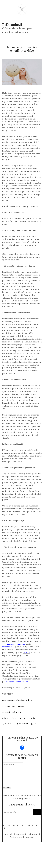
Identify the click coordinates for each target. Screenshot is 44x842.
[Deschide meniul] (3, 38)
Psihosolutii (12, 24)
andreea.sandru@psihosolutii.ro (17, 700)
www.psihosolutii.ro (11, 712)
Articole (36, 724)
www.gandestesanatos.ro (13, 706)
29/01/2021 (23, 724)
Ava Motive (20, 718)
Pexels (32, 718)
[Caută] (37, 812)
